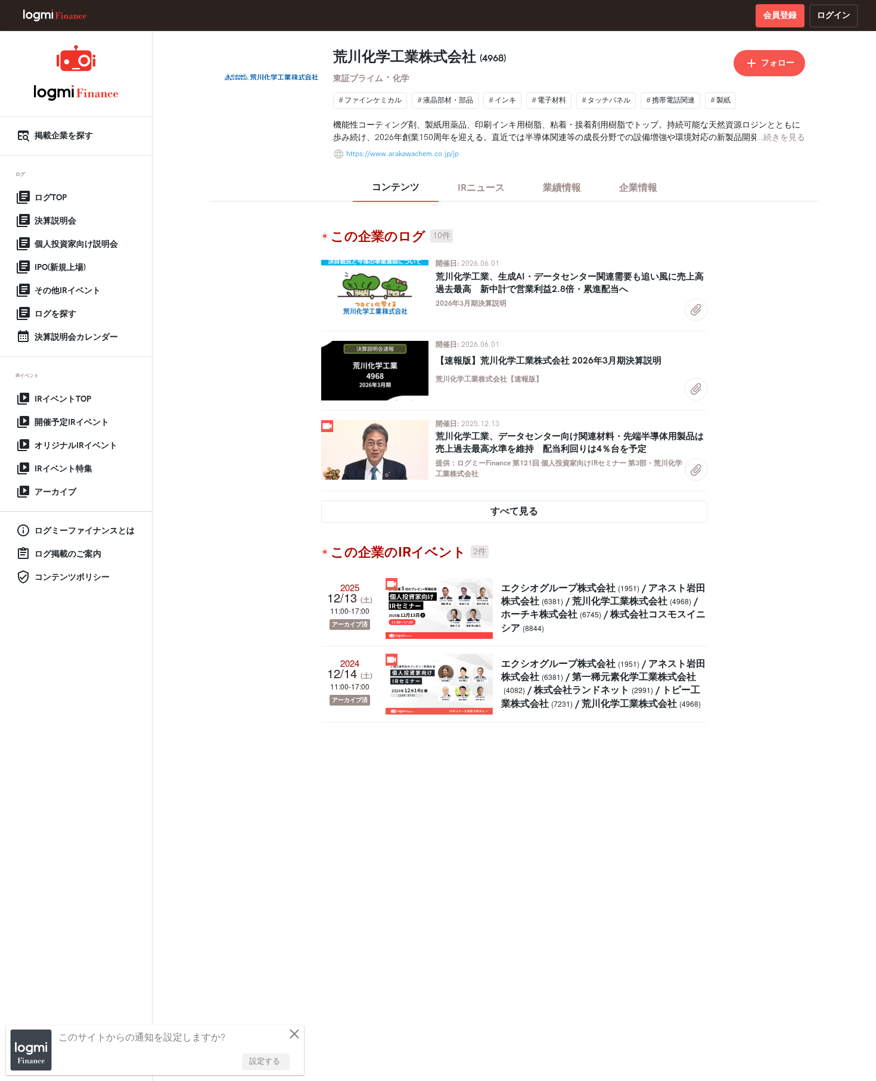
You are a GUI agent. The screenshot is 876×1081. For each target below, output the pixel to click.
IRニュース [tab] (481, 188)
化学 (401, 78)
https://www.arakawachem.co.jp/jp (402, 154)
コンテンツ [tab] (396, 187)
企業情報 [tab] (638, 188)
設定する (264, 1061)
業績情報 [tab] (562, 188)
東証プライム (358, 78)
